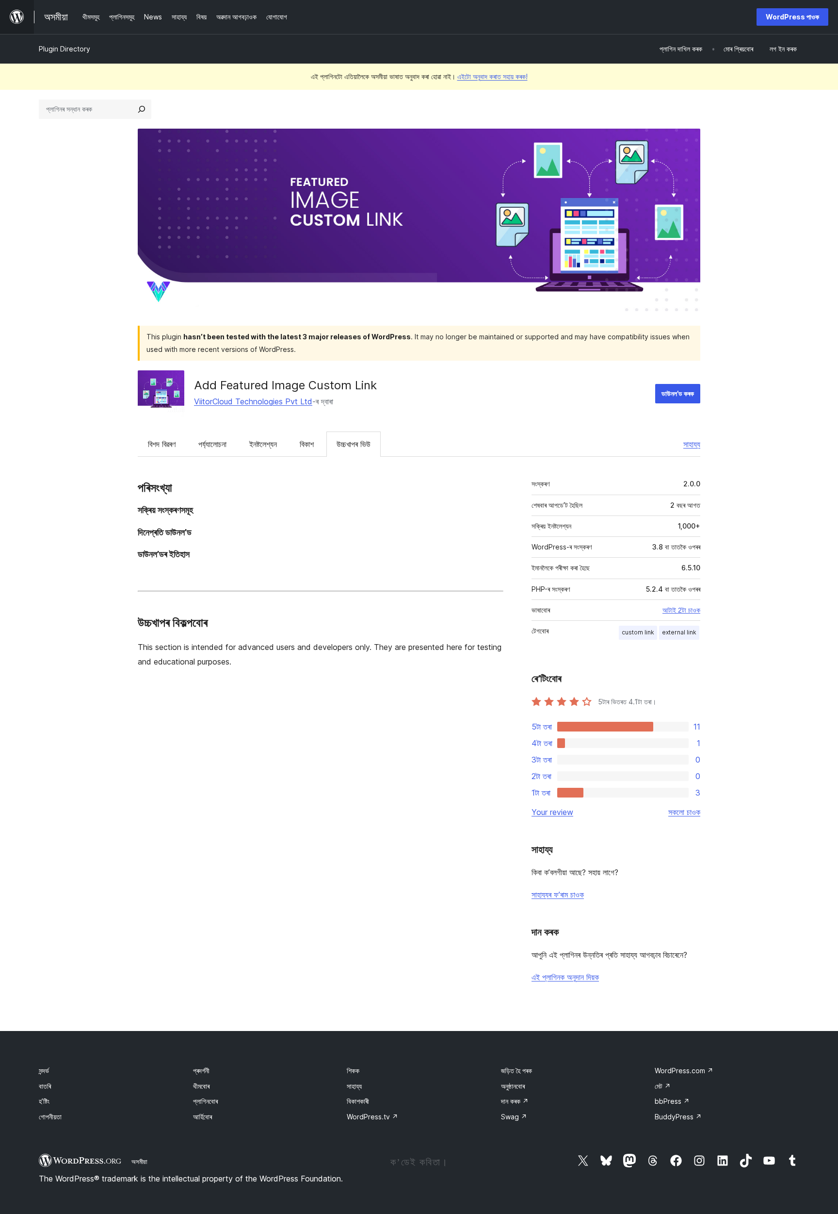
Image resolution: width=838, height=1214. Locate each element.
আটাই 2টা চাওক (681, 610)
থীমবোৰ (201, 1086)
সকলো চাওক (684, 812)
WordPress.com (684, 1070)
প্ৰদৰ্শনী (201, 1070)
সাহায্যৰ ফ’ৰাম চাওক (558, 894)
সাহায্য (691, 444)
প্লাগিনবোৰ (205, 1101)
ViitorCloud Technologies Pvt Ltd (253, 401)
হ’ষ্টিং (44, 1101)
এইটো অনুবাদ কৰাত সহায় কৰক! (492, 76)
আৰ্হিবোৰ (202, 1117)
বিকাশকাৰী (358, 1101)
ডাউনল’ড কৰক (677, 393)
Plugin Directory (64, 49)
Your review (552, 812)
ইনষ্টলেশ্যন (263, 444)
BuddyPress (678, 1117)
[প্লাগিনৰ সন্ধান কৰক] (141, 109)
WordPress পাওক (792, 17)
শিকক (353, 1070)
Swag (514, 1117)
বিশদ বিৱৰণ (162, 444)
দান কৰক (515, 1101)
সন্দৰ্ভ (44, 1070)
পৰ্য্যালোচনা (212, 444)
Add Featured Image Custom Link (285, 385)
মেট (663, 1086)
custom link (638, 632)
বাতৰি (45, 1086)
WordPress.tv (372, 1117)
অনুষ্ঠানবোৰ (513, 1086)
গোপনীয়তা (50, 1117)
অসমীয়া (139, 1161)
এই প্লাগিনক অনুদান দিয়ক (565, 977)
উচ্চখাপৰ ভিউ (354, 444)
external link (679, 632)
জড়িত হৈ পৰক (516, 1070)
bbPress (672, 1101)
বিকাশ (307, 444)
